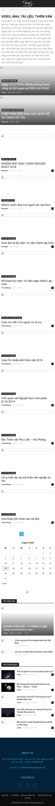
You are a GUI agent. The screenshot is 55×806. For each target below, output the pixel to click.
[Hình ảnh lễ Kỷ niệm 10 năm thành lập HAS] (27, 227)
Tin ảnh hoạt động (8, 238)
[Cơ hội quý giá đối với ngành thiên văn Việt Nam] (6, 643)
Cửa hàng (14, 795)
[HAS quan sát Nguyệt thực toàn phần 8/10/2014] (27, 382)
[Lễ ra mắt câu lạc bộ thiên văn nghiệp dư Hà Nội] (27, 461)
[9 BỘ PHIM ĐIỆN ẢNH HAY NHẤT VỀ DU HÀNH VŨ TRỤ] (27, 119)
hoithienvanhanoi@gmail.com (32, 767)
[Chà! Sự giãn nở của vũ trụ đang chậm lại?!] (8, 674)
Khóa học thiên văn (28, 795)
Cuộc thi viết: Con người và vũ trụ (21, 322)
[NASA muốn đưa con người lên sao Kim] (27, 189)
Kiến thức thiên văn (9, 81)
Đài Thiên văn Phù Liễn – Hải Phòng (23, 439)
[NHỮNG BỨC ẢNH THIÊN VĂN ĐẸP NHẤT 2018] (27, 147)
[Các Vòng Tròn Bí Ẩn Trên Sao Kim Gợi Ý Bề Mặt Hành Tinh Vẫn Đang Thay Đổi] (8, 700)
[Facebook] (20, 785)
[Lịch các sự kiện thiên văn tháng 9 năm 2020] (6, 654)
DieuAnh (5, 122)
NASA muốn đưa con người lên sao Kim (25, 204)
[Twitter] (27, 785)
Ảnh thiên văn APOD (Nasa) (11, 318)
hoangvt (4, 246)
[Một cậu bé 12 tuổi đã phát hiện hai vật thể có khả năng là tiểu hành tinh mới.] (8, 725)
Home (3, 10)
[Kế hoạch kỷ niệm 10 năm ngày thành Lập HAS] (27, 265)
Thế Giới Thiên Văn (44, 795)
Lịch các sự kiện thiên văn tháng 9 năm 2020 (33, 652)
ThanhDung (6, 288)
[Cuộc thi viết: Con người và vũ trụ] (27, 306)
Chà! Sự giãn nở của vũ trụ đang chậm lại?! (35, 671)
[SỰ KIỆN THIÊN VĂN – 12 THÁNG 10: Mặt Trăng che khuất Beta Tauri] (27, 621)
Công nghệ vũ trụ (8, 200)
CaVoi (4, 93)
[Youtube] (34, 785)
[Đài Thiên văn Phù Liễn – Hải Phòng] (27, 423)
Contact (27, 798)
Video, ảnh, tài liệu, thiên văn (13, 110)
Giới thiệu (5, 795)
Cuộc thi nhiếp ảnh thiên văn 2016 (22, 360)
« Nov (4, 583)
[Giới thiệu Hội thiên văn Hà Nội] (27, 503)
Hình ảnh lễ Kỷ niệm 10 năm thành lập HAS (27, 243)
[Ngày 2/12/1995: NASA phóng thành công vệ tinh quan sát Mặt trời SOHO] (27, 86)
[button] (51, 3)
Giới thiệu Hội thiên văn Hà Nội (20, 518)
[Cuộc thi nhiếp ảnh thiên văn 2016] (27, 344)
